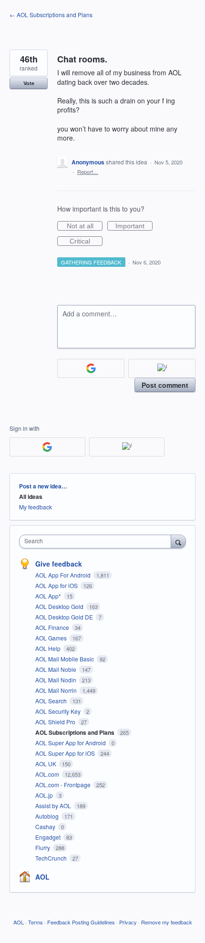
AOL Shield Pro (56, 722)
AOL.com (48, 774)
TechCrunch (51, 858)
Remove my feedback (166, 922)
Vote (28, 83)
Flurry (43, 847)
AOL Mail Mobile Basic (65, 659)
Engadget (48, 837)
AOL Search (51, 701)
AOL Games (51, 638)
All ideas (30, 496)
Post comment (165, 385)
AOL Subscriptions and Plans (75, 732)
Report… (87, 171)
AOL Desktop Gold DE (64, 617)
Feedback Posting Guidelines (81, 922)
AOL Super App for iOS (65, 753)
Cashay (46, 826)
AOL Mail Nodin (56, 680)
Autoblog (47, 816)
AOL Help (48, 648)
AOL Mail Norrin (56, 690)
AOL (42, 877)
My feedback (35, 507)
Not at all (84, 226)
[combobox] (97, 541)
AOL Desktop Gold (60, 606)
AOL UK (46, 764)
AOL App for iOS (57, 585)
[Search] (178, 541)
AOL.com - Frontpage (63, 785)
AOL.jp (44, 795)
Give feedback (58, 563)
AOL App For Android (63, 575)
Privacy (128, 922)
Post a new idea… (43, 486)
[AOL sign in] (161, 368)
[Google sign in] (90, 368)
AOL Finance (53, 627)
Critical (86, 241)
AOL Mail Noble (56, 669)
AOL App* (48, 596)
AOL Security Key (58, 711)
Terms (35, 922)
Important (134, 226)
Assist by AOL (53, 805)
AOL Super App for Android (71, 743)
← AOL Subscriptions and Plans (51, 14)
